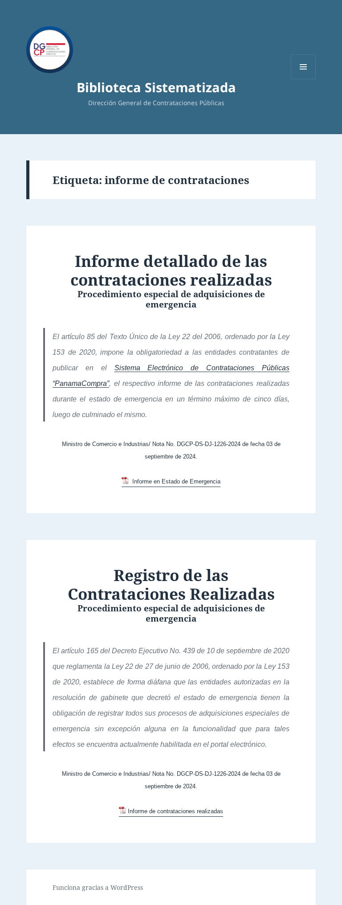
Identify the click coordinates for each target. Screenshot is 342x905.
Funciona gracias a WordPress (98, 887)
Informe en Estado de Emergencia (175, 481)
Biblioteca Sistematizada (156, 87)
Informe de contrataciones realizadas (175, 811)
